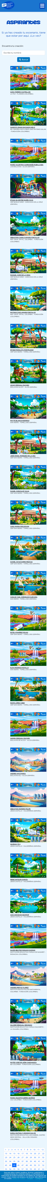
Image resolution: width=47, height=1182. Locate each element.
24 (10, 1157)
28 (27, 1157)
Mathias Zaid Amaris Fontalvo (23, 312)
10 (34, 1149)
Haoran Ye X (15, 844)
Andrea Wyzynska (18, 773)
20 (35, 1153)
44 (10, 1165)
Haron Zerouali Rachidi (20, 738)
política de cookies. (19, 1178)
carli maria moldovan (19, 526)
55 (14, 1169)
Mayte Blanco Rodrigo (19, 420)
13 (6, 1153)
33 (6, 1161)
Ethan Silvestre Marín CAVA (21, 200)
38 (27, 1161)
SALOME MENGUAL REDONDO (21, 1025)
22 (43, 1153)
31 (39, 1157)
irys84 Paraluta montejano (21, 350)
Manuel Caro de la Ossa (20, 275)
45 (14, 1165)
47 (23, 1165)
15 (14, 1153)
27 (23, 1157)
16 (18, 1153)
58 (27, 1169)
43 (6, 1165)
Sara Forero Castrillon (20, 92)
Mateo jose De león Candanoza (23, 1062)
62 (43, 1169)
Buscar (24, 59)
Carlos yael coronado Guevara (23, 597)
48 (27, 1165)
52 (43, 1165)
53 (6, 1169)
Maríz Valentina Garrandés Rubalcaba (26, 165)
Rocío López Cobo (17, 703)
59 (31, 1169)
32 (43, 1157)
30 (35, 1157)
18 (27, 1153)
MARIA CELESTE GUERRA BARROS (22, 1098)
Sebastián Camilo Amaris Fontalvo (24, 237)
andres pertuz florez (19, 987)
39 (31, 1161)
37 (23, 1161)
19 (31, 1153)
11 (38, 1149)
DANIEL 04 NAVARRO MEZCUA (21, 562)
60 (35, 1169)
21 (39, 1153)
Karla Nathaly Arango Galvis (23, 1133)
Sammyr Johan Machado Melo (22, 127)
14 (10, 1153)
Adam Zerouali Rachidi (19, 385)
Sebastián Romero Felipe (20, 809)
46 (18, 1165)
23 (6, 1157)
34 (10, 1161)
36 (18, 1161)
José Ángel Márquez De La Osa (22, 456)
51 (39, 1165)
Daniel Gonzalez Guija (19, 491)
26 (18, 1157)
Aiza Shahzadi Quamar (19, 915)
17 (23, 1153)
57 (23, 1169)
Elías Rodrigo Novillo (19, 667)
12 (43, 1149)
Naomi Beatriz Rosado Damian (22, 950)
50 (35, 1165)
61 (39, 1169)
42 (43, 1161)
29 (31, 1157)
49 (31, 1165)
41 (39, 1161)
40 (35, 1161)
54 (10, 1169)
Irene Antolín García (19, 879)
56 (18, 1169)
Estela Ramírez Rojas (19, 632)
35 (14, 1161)
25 (14, 1157)
